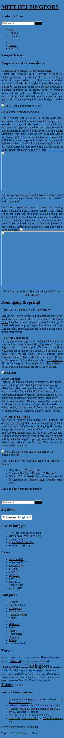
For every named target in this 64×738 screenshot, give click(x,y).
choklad (15, 661)
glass (23, 667)
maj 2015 (14, 575)
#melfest (4, 657)
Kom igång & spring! (20, 302)
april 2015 (14, 578)
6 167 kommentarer (40, 309)
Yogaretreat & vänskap (22, 63)
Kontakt (13, 35)
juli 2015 (13, 568)
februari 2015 (16, 584)
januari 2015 (16, 587)
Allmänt (13, 601)
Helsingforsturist (18, 614)
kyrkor (32, 671)
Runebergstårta (7, 677)
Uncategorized (17, 643)
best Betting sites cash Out (23, 718)
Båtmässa (5, 661)
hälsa (3, 671)
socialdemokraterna (38, 677)
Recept (12, 630)
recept (43, 674)
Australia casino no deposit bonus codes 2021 (34, 708)
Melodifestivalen (49, 671)
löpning (39, 671)
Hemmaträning (56, 667)
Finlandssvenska (10, 666)
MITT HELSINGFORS (30, 7)
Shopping (14, 637)
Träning (13, 640)
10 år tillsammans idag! (47, 705)
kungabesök (23, 671)
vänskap (19, 685)
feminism (36, 661)
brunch (57, 657)
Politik (12, 627)
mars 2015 (14, 581)
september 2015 (17, 562)
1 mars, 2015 (8, 309)
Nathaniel (14, 715)
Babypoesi (36, 657)
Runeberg (58, 674)
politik (37, 674)
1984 (22, 657)
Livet (11, 621)
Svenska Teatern (28, 680)
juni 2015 (14, 571)
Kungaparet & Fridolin (25, 711)
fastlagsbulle (27, 661)
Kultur (12, 617)
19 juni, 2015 (8, 70)
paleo (11, 674)
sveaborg (14, 681)
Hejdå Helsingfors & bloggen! (25, 532)
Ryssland (18, 677)
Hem (11, 29)
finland (45, 661)
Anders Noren (20, 733)
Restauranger (16, 633)
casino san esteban (19, 705)
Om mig (13, 32)
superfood (5, 681)
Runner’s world (36, 401)
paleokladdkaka (20, 674)
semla (24, 677)
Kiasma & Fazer (18, 539)
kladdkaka (12, 670)
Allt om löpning (16, 432)
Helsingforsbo (16, 611)
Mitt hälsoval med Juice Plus (25, 535)
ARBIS (28, 657)
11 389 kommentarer (40, 70)
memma (4, 674)
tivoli (40, 681)
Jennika (22, 70)
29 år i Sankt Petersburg (37, 715)
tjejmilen (46, 681)
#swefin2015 (14, 657)
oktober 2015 (16, 559)
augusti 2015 (16, 565)
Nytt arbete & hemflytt (21, 542)
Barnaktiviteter (17, 605)
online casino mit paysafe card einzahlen (31, 699)
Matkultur (14, 624)
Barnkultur (47, 657)
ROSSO (50, 674)
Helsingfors (15, 608)
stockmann (54, 677)
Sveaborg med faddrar (21, 545)
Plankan (31, 674)
